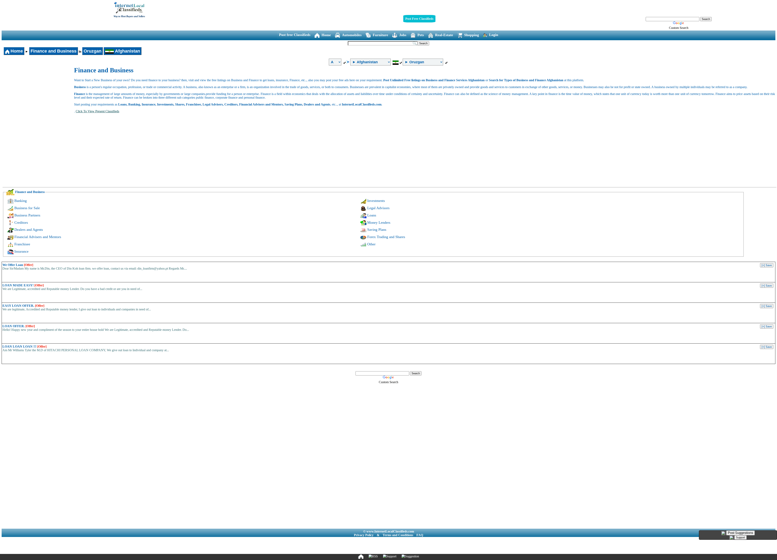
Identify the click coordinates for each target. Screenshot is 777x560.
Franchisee (22, 244)
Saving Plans (376, 230)
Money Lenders (378, 222)
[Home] (360, 556)
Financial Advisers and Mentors (37, 237)
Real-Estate (444, 35)
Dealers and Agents (28, 230)
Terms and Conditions (398, 535)
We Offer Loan (17, 265)
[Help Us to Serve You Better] (723, 533)
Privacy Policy (364, 535)
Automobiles (352, 35)
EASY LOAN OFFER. (23, 305)
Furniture (380, 35)
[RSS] (373, 556)
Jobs (402, 35)
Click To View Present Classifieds (97, 111)
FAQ (419, 535)
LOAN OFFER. (18, 326)
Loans (371, 215)
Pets (420, 35)
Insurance (21, 251)
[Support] (389, 556)
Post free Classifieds (294, 35)
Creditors (21, 222)
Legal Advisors (378, 208)
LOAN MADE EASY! (23, 285)
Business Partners (27, 215)
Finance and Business (53, 51)
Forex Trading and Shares (386, 237)
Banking (20, 201)
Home (326, 35)
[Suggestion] (410, 556)
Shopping (471, 35)
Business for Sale (27, 208)
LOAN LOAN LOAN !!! (24, 346)
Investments (376, 201)
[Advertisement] (38, 97)
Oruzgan (92, 51)
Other (371, 244)
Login (493, 35)
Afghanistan (127, 51)
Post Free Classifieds (419, 18)
